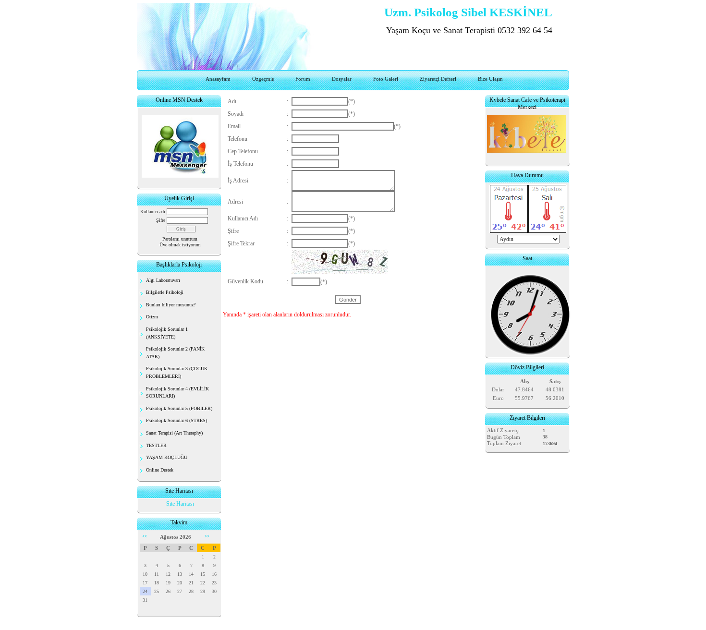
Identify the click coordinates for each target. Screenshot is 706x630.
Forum (302, 79)
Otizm (152, 316)
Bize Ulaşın (490, 79)
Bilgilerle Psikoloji (164, 292)
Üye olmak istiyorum (180, 244)
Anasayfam (218, 79)
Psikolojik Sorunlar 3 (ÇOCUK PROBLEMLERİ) (176, 372)
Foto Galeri (385, 79)
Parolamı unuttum (179, 239)
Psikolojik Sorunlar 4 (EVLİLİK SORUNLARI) (177, 392)
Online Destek (159, 469)
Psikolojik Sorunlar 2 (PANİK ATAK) (175, 352)
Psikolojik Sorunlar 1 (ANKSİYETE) (167, 333)
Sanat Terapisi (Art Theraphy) (174, 433)
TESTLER (156, 445)
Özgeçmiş (263, 79)
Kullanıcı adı (152, 211)
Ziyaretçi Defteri (438, 79)
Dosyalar (342, 79)
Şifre (160, 220)
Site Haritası (180, 503)
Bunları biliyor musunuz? (170, 304)
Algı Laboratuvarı (163, 280)
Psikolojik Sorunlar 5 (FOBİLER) (179, 408)
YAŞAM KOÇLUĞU (166, 457)
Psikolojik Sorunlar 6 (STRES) (176, 420)
